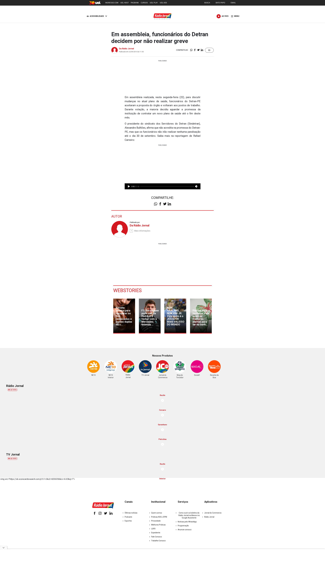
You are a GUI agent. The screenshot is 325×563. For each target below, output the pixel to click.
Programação (183, 526)
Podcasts (128, 517)
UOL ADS (163, 3)
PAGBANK (135, 3)
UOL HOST (124, 3)
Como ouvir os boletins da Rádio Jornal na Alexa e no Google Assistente (189, 515)
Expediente (155, 533)
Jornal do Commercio (213, 513)
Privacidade (156, 521)
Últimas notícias (131, 513)
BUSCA (207, 3)
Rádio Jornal (209, 517)
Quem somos (156, 513)
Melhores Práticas (158, 525)
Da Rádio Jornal (126, 48)
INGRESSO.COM (111, 3)
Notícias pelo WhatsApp (187, 522)
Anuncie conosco (184, 530)
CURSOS (144, 3)
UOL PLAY (154, 3)
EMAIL (233, 3)
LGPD (153, 529)
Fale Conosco (156, 537)
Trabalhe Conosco (158, 541)
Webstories (127, 290)
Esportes (128, 521)
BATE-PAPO (220, 3)
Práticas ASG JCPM (159, 517)
